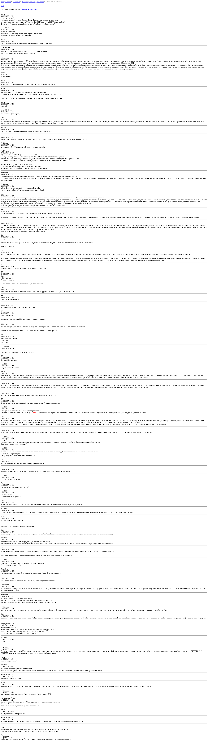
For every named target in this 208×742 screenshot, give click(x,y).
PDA (2, 6)
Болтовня (16, 2)
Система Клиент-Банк (29, 9)
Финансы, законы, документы (33, 2)
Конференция (6, 2)
